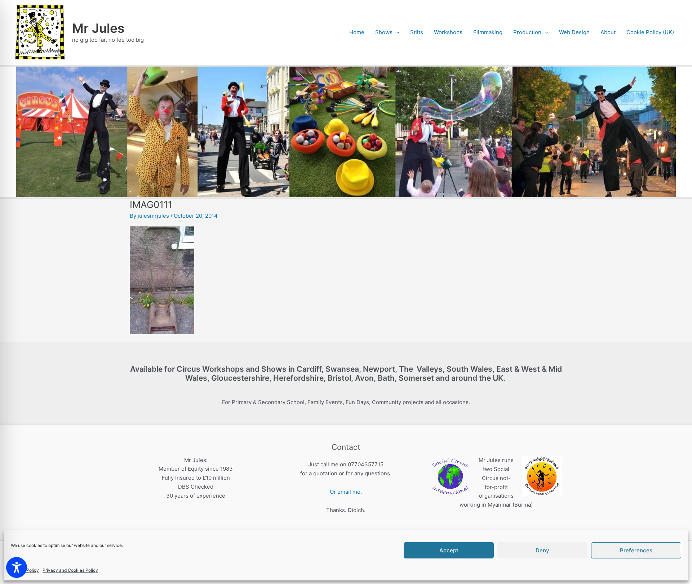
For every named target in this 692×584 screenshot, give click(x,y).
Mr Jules (98, 28)
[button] (395, 32)
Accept (448, 550)
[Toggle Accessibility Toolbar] (16, 567)
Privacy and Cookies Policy (70, 570)
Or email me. (346, 491)
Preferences (636, 550)
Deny (542, 550)
